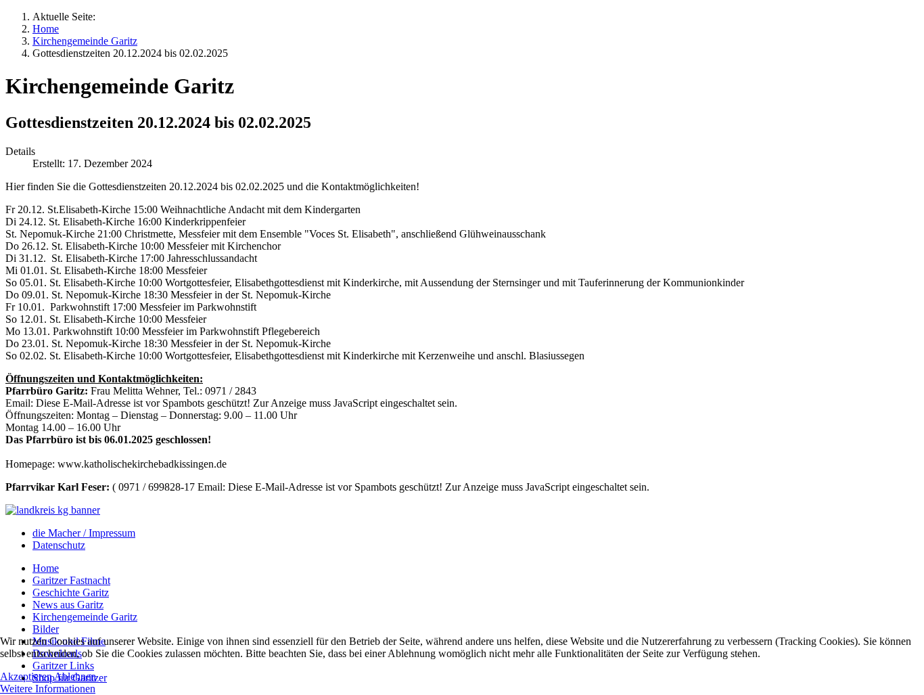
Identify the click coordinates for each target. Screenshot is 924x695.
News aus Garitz (67, 604)
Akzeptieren (26, 676)
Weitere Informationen (47, 688)
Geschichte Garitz (70, 592)
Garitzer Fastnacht (71, 580)
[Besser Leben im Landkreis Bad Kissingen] (52, 510)
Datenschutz (58, 545)
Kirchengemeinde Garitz (84, 617)
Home (45, 568)
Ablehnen (75, 676)
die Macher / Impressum (83, 533)
